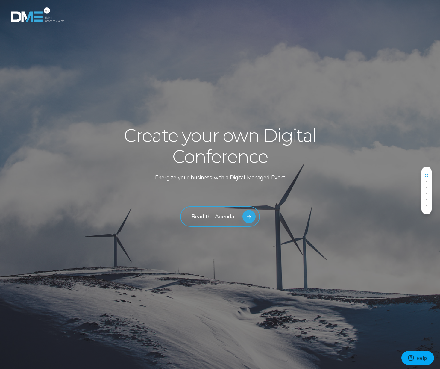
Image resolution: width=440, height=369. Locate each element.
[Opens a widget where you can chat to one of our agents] (417, 358)
